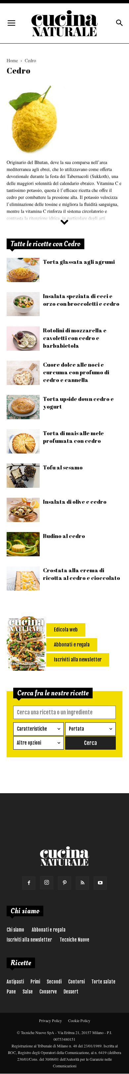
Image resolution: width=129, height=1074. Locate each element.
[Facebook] (28, 883)
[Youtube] (100, 883)
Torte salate (103, 981)
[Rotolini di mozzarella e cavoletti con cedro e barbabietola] (23, 338)
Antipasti (15, 981)
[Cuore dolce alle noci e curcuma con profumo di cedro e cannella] (23, 373)
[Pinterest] (64, 883)
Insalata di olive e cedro (75, 501)
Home (12, 60)
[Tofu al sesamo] (23, 475)
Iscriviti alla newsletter (29, 940)
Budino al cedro (64, 536)
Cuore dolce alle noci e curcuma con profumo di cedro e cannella (76, 372)
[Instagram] (46, 882)
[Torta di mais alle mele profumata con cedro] (23, 441)
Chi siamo (15, 930)
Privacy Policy (50, 1020)
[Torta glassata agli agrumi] (23, 270)
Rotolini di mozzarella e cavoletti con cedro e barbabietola (75, 337)
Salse (27, 991)
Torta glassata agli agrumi (79, 262)
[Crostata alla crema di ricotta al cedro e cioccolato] (23, 578)
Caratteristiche (32, 729)
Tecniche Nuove (74, 940)
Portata (76, 729)
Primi (35, 981)
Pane (11, 991)
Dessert (71, 991)
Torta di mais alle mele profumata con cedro (73, 437)
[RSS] (82, 883)
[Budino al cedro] (23, 544)
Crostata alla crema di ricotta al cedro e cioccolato (81, 574)
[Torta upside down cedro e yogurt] (23, 407)
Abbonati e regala (48, 930)
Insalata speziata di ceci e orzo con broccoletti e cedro (81, 299)
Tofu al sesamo (63, 467)
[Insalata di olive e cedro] (23, 510)
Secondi (54, 981)
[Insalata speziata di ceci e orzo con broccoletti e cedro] (23, 304)
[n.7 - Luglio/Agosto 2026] (26, 645)
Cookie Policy (79, 1020)
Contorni (76, 981)
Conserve (48, 991)
